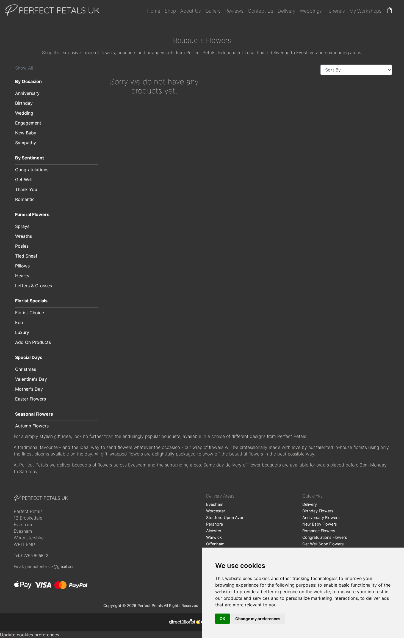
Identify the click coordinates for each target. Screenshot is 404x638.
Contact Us (260, 11)
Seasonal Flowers (34, 414)
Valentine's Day (31, 379)
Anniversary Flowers (321, 517)
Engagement (28, 123)
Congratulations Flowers (324, 537)
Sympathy (25, 142)
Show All (24, 68)
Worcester (215, 511)
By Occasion (28, 81)
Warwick (214, 537)
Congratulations (31, 169)
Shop (170, 11)
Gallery (213, 11)
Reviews (234, 11)
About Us (190, 11)
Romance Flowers (318, 530)
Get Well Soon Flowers (323, 544)
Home (153, 11)
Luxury (22, 332)
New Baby (25, 133)
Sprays (22, 226)
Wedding (24, 113)
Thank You (26, 189)
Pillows (22, 266)
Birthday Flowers (317, 511)
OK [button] (222, 618)
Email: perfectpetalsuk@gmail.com (45, 566)
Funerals (335, 11)
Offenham (215, 544)
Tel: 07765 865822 (31, 555)
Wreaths (23, 236)
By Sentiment (29, 158)
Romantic (25, 199)
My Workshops (365, 11)
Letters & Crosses (33, 285)
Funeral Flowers (32, 214)
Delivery (286, 11)
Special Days (28, 357)
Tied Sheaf (26, 256)
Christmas (25, 369)
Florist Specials (31, 300)
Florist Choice (29, 312)
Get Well (23, 179)
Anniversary (27, 93)
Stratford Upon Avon (225, 517)
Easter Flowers (30, 399)
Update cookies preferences (29, 634)
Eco (19, 322)
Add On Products (33, 342)
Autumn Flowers (32, 426)
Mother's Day (29, 389)
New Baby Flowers (319, 524)
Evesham (214, 504)
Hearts (22, 275)
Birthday (24, 103)
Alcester (213, 530)
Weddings (311, 11)
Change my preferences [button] (257, 618)
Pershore (214, 524)
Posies (22, 246)
